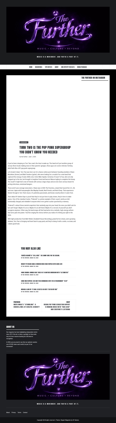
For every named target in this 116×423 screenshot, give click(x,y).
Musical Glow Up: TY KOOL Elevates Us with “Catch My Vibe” (39, 289)
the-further (24, 157)
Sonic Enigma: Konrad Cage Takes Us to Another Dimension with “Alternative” (45, 272)
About (8, 412)
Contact (25, 412)
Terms (19, 412)
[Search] (106, 67)
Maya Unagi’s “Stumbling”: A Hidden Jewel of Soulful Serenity (27, 304)
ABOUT (56, 67)
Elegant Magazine (66, 420)
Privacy (14, 412)
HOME (30, 67)
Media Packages (82, 67)
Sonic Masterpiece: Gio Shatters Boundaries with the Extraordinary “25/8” (44, 281)
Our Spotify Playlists (67, 67)
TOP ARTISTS (48, 67)
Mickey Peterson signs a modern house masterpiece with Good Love (41, 264)
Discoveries (23, 142)
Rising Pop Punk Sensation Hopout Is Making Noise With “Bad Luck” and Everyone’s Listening (57, 306)
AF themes (76, 420)
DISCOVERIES (38, 67)
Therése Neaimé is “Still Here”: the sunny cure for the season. (40, 255)
